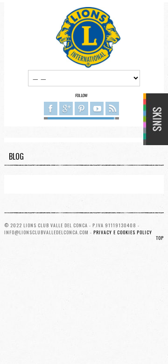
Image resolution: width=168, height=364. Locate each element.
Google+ (66, 108)
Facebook (50, 108)
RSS (112, 108)
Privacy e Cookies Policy (122, 232)
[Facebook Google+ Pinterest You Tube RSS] (81, 110)
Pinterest (81, 108)
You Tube (97, 108)
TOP (160, 237)
